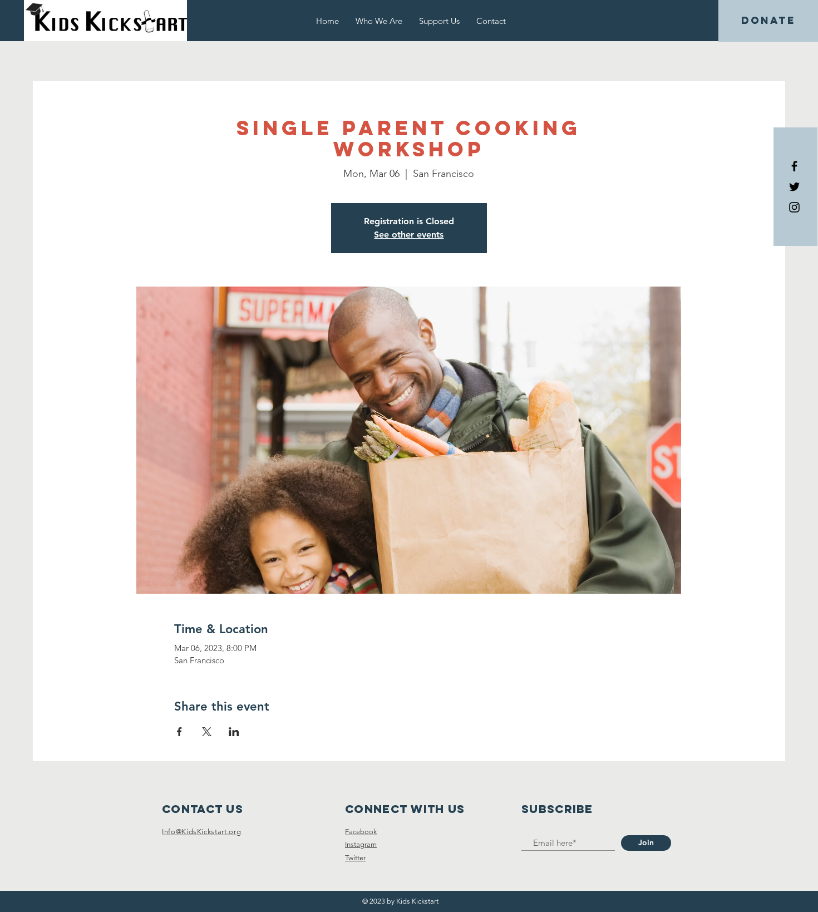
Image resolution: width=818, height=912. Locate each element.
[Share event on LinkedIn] (234, 731)
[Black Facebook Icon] (794, 166)
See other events (409, 234)
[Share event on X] (206, 731)
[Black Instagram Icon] (794, 207)
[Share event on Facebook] (179, 731)
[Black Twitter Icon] (794, 187)
